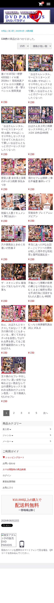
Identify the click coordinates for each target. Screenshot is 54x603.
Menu (49, 2)
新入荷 (11, 31)
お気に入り (8, 487)
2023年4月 (20, 31)
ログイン (7, 475)
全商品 (4, 31)
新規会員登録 (9, 481)
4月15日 (29, 31)
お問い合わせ (9, 463)
